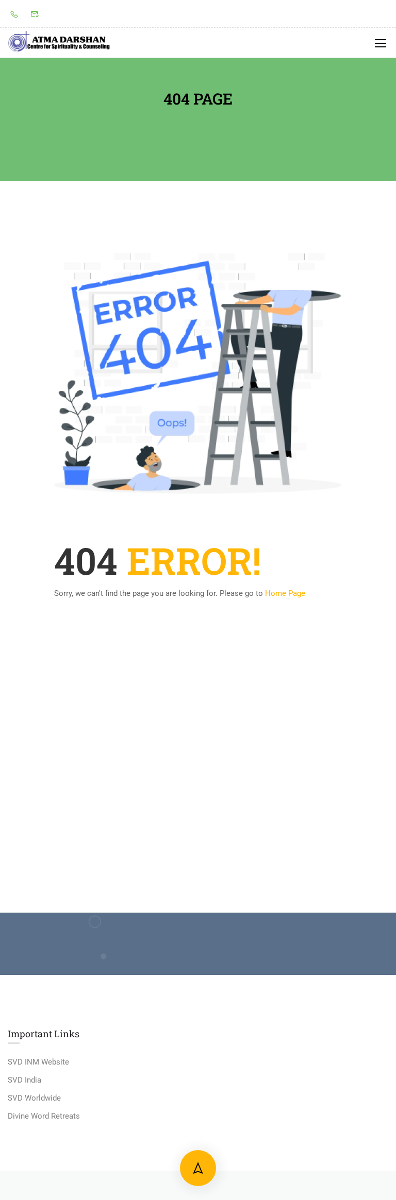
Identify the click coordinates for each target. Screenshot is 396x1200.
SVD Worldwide (34, 1098)
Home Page (285, 593)
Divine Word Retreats (44, 1116)
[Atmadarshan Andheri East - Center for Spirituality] (59, 43)
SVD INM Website (38, 1062)
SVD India (24, 1080)
